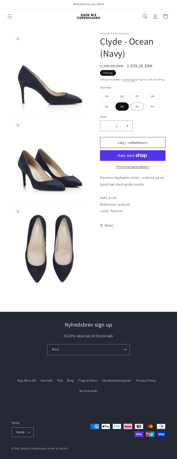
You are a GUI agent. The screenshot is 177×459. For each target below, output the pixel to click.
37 (140, 97)
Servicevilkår (88, 391)
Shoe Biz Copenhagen (34, 448)
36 (124, 97)
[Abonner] (125, 349)
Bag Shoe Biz (27, 380)
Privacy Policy (146, 380)
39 (109, 107)
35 (109, 97)
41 (137, 106)
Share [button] (109, 225)
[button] (10, 16)
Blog (70, 380)
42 (155, 107)
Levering (128, 79)
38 (155, 97)
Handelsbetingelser (117, 380)
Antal (103, 117)
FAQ (60, 380)
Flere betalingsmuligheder (132, 166)
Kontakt (47, 380)
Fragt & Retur (88, 380)
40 (122, 106)
